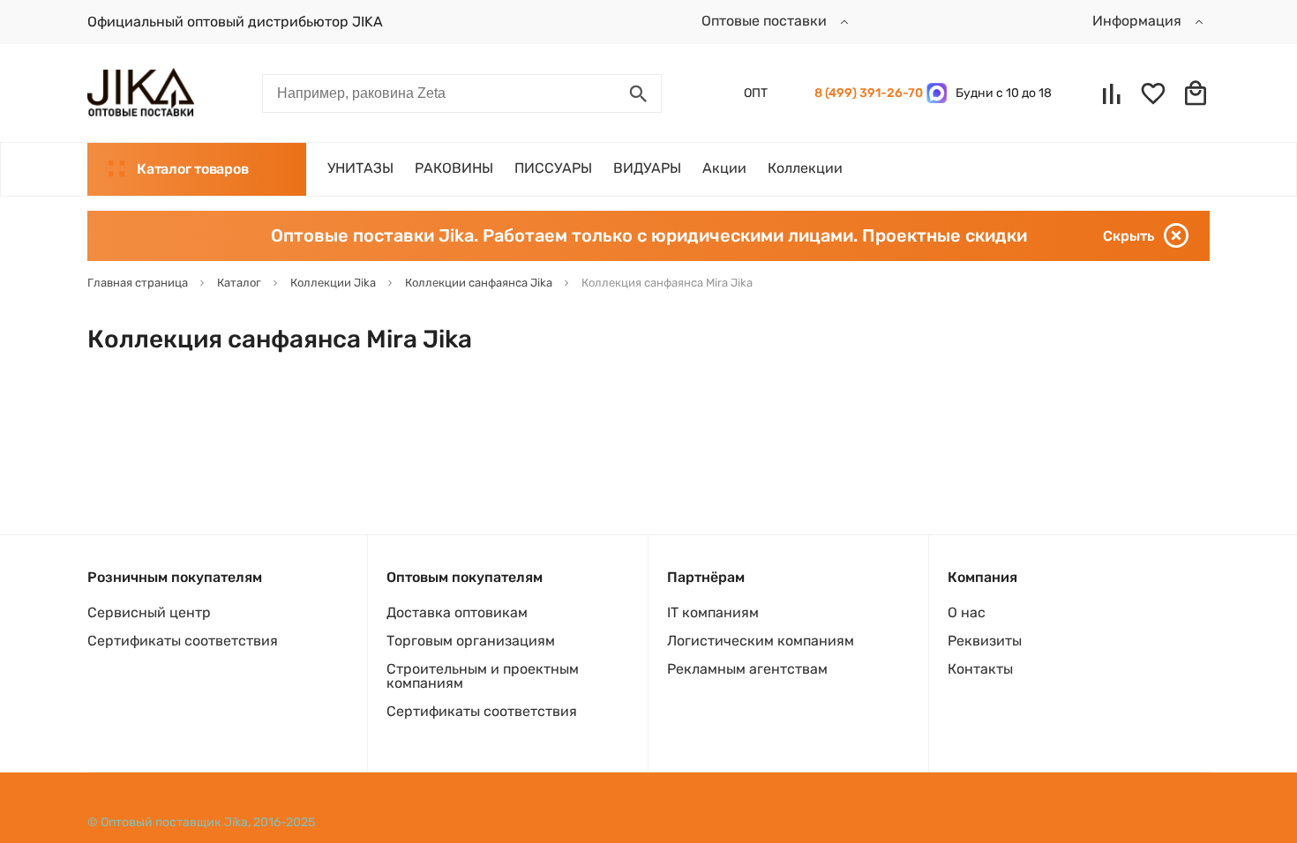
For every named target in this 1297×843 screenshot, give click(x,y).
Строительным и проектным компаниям (482, 675)
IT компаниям (713, 612)
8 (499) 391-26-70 (866, 93)
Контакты (980, 668)
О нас (967, 612)
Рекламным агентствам (747, 668)
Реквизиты (985, 640)
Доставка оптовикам (457, 612)
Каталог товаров (192, 168)
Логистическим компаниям (760, 640)
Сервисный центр (149, 612)
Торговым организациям (470, 640)
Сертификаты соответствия (182, 640)
